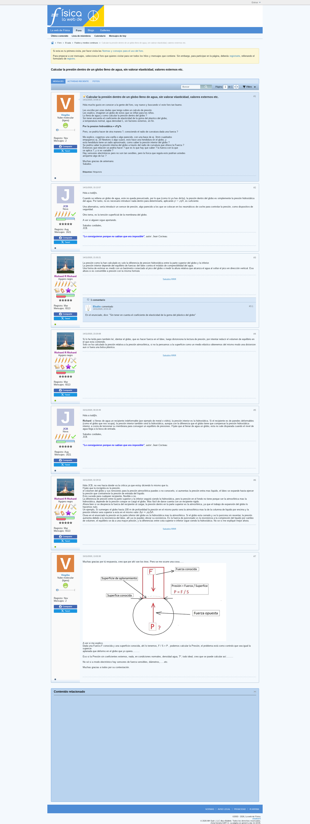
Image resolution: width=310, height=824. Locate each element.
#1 (254, 96)
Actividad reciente (78, 81)
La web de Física (60, 30)
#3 (254, 257)
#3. (251, 306)
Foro (79, 30)
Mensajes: (59, 140)
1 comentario (98, 300)
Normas (209, 809)
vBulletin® (256, 819)
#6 (254, 480)
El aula (68, 43)
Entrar (255, 2)
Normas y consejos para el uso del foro (122, 51)
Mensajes (58, 81)
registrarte (235, 56)
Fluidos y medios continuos (86, 43)
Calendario (99, 36)
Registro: (58, 138)
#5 (254, 410)
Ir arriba (254, 809)
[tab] (58, 81)
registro (71, 58)
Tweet (67, 150)
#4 (254, 334)
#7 (254, 556)
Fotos (96, 81)
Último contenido (59, 36)
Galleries (105, 30)
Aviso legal (224, 809)
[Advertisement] (155, 748)
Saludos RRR (169, 279)
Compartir (67, 146)
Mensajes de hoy (117, 36)
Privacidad (240, 809)
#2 (254, 187)
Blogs (91, 30)
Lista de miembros (81, 36)
